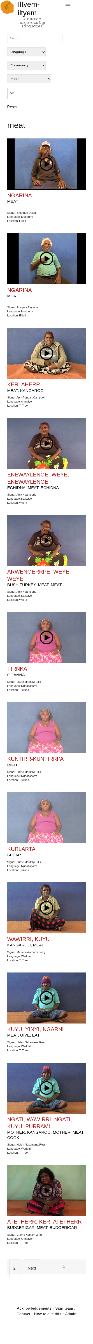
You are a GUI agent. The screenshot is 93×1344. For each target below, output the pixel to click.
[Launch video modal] (46, 163)
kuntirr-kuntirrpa (35, 761)
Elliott (22, 221)
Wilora (23, 502)
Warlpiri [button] (26, 956)
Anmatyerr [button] (27, 401)
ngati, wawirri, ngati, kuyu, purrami (45, 1128)
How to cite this (47, 1314)
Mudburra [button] (27, 216)
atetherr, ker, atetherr (44, 1224)
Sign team (64, 1308)
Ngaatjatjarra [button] (29, 686)
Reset (12, 107)
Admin (71, 1314)
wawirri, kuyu (28, 941)
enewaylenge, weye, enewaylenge (38, 481)
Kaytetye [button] (26, 498)
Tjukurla (24, 690)
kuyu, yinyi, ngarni (35, 1031)
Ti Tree (23, 405)
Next (32, 1268)
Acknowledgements (34, 1308)
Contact (23, 1314)
